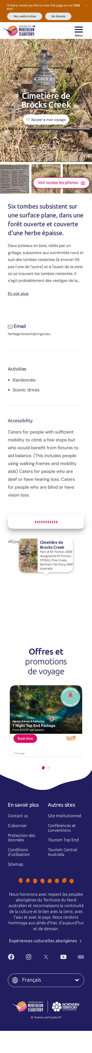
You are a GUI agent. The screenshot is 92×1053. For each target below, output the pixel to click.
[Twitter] (46, 957)
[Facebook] (11, 957)
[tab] (43, 767)
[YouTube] (63, 957)
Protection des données (21, 838)
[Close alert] (86, 5)
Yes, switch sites (24, 16)
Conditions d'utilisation (19, 852)
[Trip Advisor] (81, 957)
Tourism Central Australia (62, 852)
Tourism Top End (63, 839)
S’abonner (17, 825)
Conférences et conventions (62, 828)
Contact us (18, 815)
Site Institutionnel (64, 815)
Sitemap (15, 864)
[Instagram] (29, 957)
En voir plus (18, 293)
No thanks (58, 16)
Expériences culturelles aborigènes (43, 940)
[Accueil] (19, 30)
